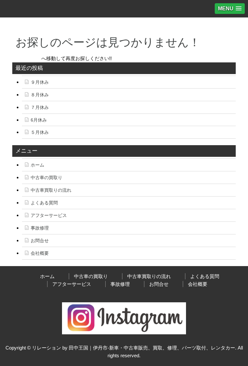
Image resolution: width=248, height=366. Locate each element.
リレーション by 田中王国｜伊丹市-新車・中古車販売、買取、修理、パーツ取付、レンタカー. (134, 347)
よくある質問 (44, 202)
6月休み (39, 120)
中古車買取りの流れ (51, 190)
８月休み (40, 94)
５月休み (40, 132)
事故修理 (40, 228)
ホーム (37, 164)
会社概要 (40, 253)
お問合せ (40, 240)
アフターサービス (49, 215)
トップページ (26, 58)
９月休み (40, 82)
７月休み (40, 107)
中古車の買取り (46, 177)
